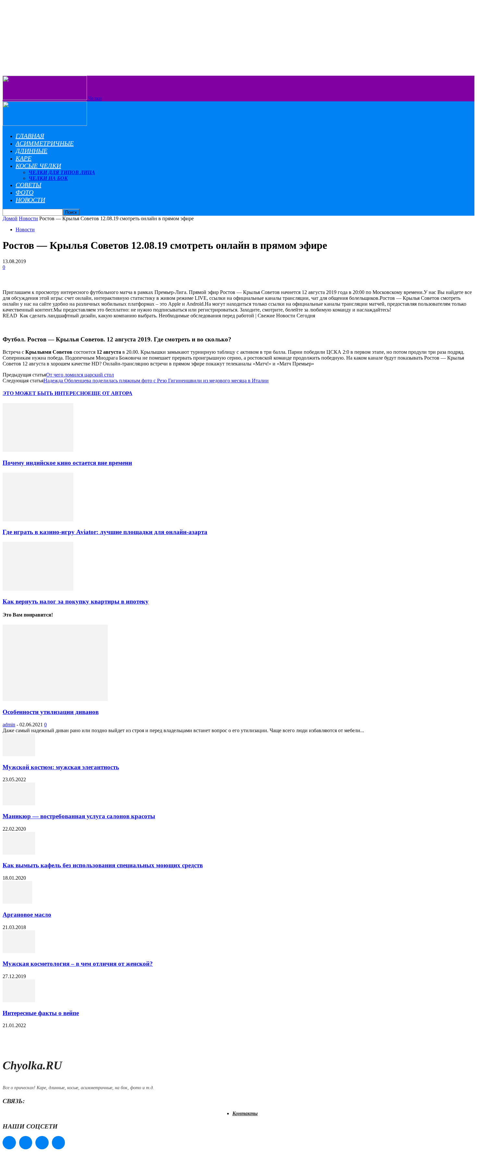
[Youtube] (58, 1142)
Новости (30, 199)
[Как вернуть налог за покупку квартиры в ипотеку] (38, 589)
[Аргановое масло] (17, 902)
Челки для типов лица (62, 172)
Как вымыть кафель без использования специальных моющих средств (103, 865)
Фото (24, 192)
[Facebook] (9, 1142)
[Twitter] (42, 1142)
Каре (23, 158)
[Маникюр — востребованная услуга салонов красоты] (19, 803)
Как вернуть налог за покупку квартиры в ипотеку (76, 601)
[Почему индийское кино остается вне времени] (38, 450)
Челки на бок (48, 178)
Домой (10, 218)
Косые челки (38, 165)
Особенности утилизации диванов (51, 711)
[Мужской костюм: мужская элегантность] (19, 754)
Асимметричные (45, 143)
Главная (30, 135)
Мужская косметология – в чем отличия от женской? (78, 963)
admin (9, 724)
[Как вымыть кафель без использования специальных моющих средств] (19, 853)
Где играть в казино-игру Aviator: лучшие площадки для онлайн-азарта (105, 532)
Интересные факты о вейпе (41, 1013)
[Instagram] (25, 1142)
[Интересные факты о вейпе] (19, 1000)
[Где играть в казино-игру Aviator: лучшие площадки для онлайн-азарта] (38, 519)
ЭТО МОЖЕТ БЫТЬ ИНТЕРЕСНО (45, 393)
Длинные (31, 150)
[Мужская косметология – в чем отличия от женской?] (19, 951)
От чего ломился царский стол (80, 374)
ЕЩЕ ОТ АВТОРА (110, 393)
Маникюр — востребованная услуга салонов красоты (79, 816)
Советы (28, 184)
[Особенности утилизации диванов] (55, 699)
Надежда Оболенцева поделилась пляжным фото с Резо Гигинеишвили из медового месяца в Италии (156, 380)
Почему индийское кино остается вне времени (67, 462)
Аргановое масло (27, 914)
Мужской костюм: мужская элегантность (61, 767)
